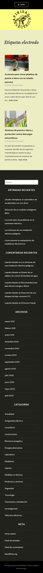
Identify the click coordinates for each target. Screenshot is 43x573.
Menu (22, 5)
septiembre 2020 (12, 362)
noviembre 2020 (12, 348)
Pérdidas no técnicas (13, 475)
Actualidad (9, 414)
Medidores (9, 461)
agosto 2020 (10, 369)
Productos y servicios (14, 481)
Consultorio (10, 427)
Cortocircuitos (11, 434)
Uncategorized (11, 509)
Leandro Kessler (11, 262)
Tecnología (9, 495)
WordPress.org (11, 554)
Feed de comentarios (14, 547)
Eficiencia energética (13, 441)
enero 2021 (9, 335)
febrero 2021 (10, 328)
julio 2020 (9, 375)
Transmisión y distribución (16, 502)
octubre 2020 (11, 355)
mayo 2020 (10, 389)
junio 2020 (9, 382)
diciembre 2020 (12, 342)
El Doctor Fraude (28, 303)
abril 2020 (9, 395)
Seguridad (9, 488)
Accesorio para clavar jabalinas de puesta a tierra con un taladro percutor (21, 78)
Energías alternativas (13, 448)
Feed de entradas (12, 540)
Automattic (22, 568)
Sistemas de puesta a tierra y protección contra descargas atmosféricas (19, 134)
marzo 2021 (10, 321)
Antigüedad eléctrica (14, 421)
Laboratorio (10, 454)
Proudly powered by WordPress (15, 565)
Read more (13, 100)
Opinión (8, 468)
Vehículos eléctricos (13, 515)
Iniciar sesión (10, 534)
